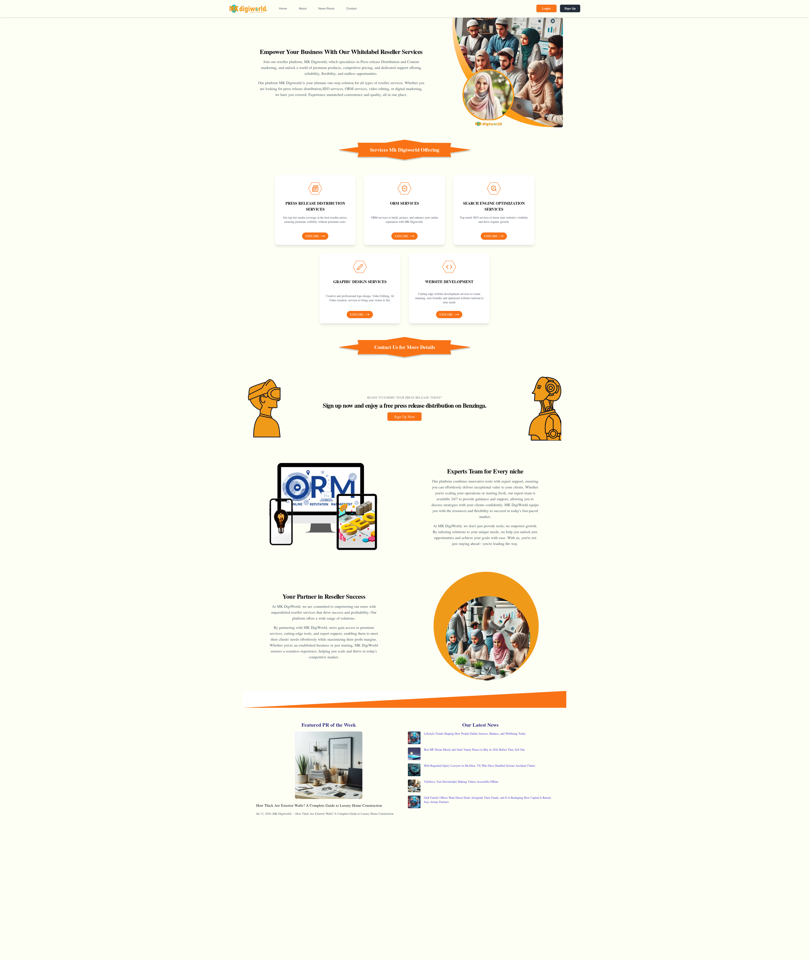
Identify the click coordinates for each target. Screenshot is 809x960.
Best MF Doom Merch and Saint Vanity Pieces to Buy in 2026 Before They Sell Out (474, 750)
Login (546, 8)
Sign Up (570, 8)
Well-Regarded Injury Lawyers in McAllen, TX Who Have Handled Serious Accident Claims (479, 766)
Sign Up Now (404, 416)
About (303, 8)
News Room (326, 8)
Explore (312, 236)
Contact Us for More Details (404, 347)
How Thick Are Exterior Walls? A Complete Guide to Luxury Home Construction (319, 805)
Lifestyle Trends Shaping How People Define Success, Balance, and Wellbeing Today (475, 733)
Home (283, 8)
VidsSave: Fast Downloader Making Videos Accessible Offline (461, 782)
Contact (351, 8)
